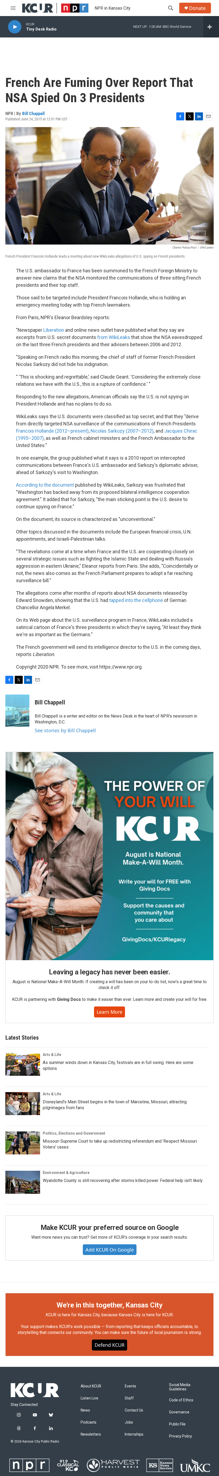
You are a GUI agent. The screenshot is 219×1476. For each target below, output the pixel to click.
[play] (14, 27)
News (85, 1410)
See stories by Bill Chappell (65, 730)
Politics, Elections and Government (74, 1133)
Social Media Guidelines (179, 1387)
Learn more (109, 1012)
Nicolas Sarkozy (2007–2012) (122, 431)
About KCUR (91, 1386)
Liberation (53, 330)
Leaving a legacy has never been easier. (109, 972)
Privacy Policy (180, 1436)
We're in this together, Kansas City (109, 1305)
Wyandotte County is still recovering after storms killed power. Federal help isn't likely (123, 1180)
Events (130, 1386)
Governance (179, 1412)
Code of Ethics (181, 1400)
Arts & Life (52, 1054)
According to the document (45, 485)
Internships (134, 1434)
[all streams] (211, 26)
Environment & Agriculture (66, 1172)
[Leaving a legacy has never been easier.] (109, 856)
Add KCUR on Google (109, 1249)
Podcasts (88, 1422)
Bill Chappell (33, 113)
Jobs (129, 1422)
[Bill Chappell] (17, 711)
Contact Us (134, 1410)
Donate (197, 8)
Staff (129, 1398)
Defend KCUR (109, 1345)
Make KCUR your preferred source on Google (110, 1227)
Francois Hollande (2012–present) (52, 431)
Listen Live (89, 1398)
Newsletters (91, 1434)
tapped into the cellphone (136, 600)
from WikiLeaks (113, 337)
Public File (177, 1424)
